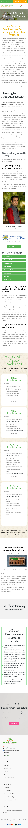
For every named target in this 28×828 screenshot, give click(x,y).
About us (6, 765)
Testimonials (7, 768)
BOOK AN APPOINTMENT (20, 1)
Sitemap (6, 771)
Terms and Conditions (10, 794)
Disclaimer (6, 787)
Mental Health (7, 273)
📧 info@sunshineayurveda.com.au (11, 750)
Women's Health (8, 263)
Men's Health (7, 266)
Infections (6, 276)
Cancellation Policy (9, 797)
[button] (14, 256)
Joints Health (7, 279)
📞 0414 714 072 (7, 752)
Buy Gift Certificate (9, 777)
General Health (8, 256)
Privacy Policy (7, 790)
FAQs (5, 774)
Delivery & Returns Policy (10, 800)
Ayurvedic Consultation (7, 104)
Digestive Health (8, 260)
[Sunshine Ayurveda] (7, 6)
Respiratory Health (9, 269)
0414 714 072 (5, 1)
